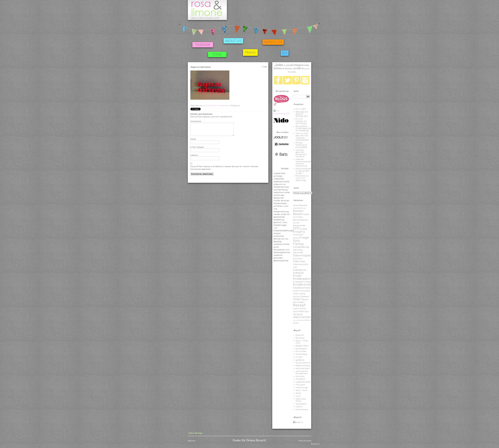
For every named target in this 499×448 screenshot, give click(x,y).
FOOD (217, 54)
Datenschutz (315, 444)
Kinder (297, 275)
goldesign (300, 360)
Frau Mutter (301, 351)
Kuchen (296, 291)
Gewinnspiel (302, 255)
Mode (295, 294)
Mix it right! (301, 109)
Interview (299, 261)
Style (307, 311)
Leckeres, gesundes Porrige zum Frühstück (301, 153)
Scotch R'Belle (298, 311)
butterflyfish (301, 349)
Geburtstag (298, 250)
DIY (284, 53)
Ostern (297, 299)
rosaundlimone (207, 10)
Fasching (296, 238)
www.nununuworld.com (302, 320)
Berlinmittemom (300, 220)
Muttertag (301, 293)
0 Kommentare (222, 105)
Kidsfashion (300, 269)
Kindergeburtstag (306, 278)
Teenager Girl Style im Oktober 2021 (302, 114)
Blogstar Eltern (302, 346)
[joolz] (281, 138)
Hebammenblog (303, 365)
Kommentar (195, 121)
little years (300, 385)
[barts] (281, 158)
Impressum (191, 440)
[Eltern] (281, 105)
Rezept (299, 305)
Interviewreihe (300, 264)
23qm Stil (300, 335)
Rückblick (296, 308)
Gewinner (298, 252)
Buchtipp (296, 223)
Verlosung (298, 314)
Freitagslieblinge (301, 247)
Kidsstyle (298, 272)
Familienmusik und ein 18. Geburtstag (302, 178)
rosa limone (208, 105)
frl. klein (299, 357)
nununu (296, 296)
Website (194, 155)
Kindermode (303, 284)
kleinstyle (300, 376)
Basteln (298, 214)
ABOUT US (233, 41)
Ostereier (305, 296)
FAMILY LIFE (273, 42)
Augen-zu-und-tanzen (200, 66)
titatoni (299, 407)
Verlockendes (302, 409)
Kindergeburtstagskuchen (305, 282)
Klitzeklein (300, 379)
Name (193, 139)
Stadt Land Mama (301, 400)
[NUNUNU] (281, 146)
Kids (295, 267)
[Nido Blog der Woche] (282, 122)
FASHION (203, 45)
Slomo (298, 393)
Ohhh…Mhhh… (302, 390)
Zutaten (296, 323)
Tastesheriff (301, 404)
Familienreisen (298, 234)
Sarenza (303, 308)
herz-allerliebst (303, 368)
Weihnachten (302, 317)
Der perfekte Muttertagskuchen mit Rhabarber (304, 128)
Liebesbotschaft (303, 382)
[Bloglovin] (298, 422)
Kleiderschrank (302, 287)
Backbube (300, 338)
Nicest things (302, 387)
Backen (298, 211)
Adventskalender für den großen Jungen (303, 171)
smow (298, 396)
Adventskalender (300, 205)
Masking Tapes (305, 291)
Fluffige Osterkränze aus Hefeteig (301, 145)
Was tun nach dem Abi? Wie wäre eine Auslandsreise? (302, 136)
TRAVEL (250, 52)
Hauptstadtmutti (303, 363)
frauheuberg (301, 354)
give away (297, 259)
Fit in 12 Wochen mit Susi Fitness (301, 121)
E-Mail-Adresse (197, 147)
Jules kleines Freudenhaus (302, 372)
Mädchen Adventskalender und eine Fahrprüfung (303, 162)
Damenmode (299, 225)
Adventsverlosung (299, 208)
